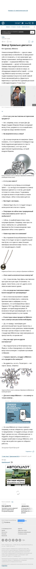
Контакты (4, 532)
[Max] (20, 540)
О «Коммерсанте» (7, 528)
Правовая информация (24, 532)
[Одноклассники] (13, 540)
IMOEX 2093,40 (25, 27)
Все (12, 501)
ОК (32, 32)
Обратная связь (22, 530)
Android (20, 528)
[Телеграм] (3, 540)
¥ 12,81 (18, 27)
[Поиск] (29, 23)
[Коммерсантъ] (3, 23)
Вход (26, 23)
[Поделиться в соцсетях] (32, 42)
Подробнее (4, 565)
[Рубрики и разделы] (32, 23)
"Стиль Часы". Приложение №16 (10, 456)
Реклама (4, 534)
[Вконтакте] (6, 540)
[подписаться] (11, 462)
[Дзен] (9, 540)
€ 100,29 (13, 27)
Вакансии (4, 535)
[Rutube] (16, 540)
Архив (3, 530)
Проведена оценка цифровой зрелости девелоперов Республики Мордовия (9, 509)
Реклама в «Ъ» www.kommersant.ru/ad (18, 10)
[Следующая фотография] (34, 96)
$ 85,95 (8, 27)
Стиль (3, 37)
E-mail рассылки (22, 534)
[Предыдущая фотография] (1, 96)
